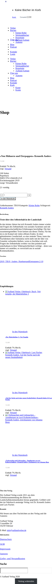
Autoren (4, 553)
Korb (14, 17)
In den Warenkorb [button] (19, 331)
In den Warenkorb (8, 199)
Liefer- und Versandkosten (12, 558)
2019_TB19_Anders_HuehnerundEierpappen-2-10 (21, 261)
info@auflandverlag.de (16, 530)
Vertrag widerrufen (26, 581)
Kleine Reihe (34, 205)
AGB (2, 544)
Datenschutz (6, 539)
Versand (8, 169)
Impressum (5, 549)
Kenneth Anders (7, 208)
